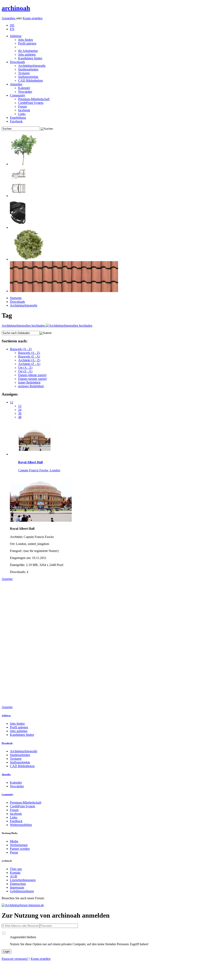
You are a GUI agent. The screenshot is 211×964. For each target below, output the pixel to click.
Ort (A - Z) (25, 367)
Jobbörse (15, 36)
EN (12, 29)
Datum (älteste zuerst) (32, 375)
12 (11, 402)
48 (19, 417)
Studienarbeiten (28, 69)
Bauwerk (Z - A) (29, 356)
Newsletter (25, 91)
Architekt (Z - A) (29, 364)
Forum (22, 106)
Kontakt (15, 872)
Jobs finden (25, 39)
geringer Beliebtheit (31, 386)
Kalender (24, 88)
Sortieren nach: (15, 341)
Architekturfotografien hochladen (24, 325)
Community (17, 95)
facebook (24, 110)
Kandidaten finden (30, 58)
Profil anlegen (27, 43)
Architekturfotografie (32, 65)
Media (14, 841)
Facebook (16, 121)
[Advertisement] (18, 643)
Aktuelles (16, 84)
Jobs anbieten (27, 54)
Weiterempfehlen (21, 825)
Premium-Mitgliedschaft (33, 99)
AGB (13, 876)
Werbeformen (19, 845)
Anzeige (7, 579)
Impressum (17, 887)
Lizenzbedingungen (23, 880)
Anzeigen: (10, 394)
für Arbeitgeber (28, 51)
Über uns (16, 869)
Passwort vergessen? (15, 958)
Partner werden (20, 848)
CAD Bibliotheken (30, 80)
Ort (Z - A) (25, 371)
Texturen (24, 73)
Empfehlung (18, 117)
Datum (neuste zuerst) (32, 378)
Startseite (16, 298)
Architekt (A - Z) (29, 360)
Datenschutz (18, 883)
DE (12, 25)
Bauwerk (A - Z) (21, 349)
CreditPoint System (30, 103)
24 (19, 409)
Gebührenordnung (22, 891)
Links (22, 114)
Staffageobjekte (28, 77)
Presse (14, 852)
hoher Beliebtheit (29, 382)
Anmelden (9, 18)
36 (19, 413)
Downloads (17, 62)
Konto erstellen (32, 18)
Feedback (16, 821)
